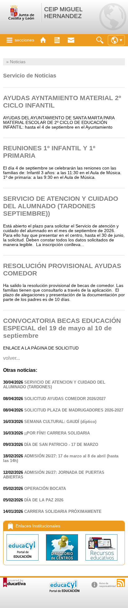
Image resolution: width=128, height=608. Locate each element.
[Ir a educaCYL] (64, 590)
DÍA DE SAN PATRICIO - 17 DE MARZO (61, 444)
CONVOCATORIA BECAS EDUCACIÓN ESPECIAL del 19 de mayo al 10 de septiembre (62, 328)
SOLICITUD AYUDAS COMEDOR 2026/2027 (65, 398)
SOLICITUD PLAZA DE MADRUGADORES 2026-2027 (73, 410)
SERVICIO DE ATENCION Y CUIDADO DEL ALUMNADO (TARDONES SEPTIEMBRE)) (60, 206)
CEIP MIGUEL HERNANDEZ (63, 12)
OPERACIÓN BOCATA (45, 488)
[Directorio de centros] (62, 562)
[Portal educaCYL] (23, 562)
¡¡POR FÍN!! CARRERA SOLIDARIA (57, 433)
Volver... (11, 358)
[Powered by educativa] (14, 582)
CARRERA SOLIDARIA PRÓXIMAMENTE (63, 511)
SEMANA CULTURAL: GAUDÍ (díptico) (60, 421)
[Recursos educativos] (101, 562)
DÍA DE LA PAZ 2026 (43, 500)
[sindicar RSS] (121, 583)
